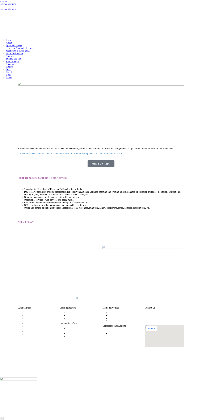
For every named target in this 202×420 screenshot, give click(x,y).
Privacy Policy (107, 370)
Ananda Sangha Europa (77, 333)
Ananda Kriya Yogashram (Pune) (81, 312)
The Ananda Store (116, 318)
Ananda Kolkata (31, 328)
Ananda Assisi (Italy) (76, 315)
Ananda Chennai (32, 320)
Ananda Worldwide (75, 328)
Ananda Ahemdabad (33, 312)
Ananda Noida (31, 334)
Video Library (115, 312)
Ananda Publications (118, 315)
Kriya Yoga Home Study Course (123, 331)
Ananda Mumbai (32, 331)
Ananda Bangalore (33, 315)
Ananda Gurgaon (8, 4)
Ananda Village (73, 331)
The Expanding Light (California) (82, 318)
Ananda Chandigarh (33, 318)
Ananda (3, 1)
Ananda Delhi (30, 323)
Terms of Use (94, 370)
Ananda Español (74, 336)
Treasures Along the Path (120, 320)
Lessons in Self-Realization (121, 333)
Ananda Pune (30, 336)
